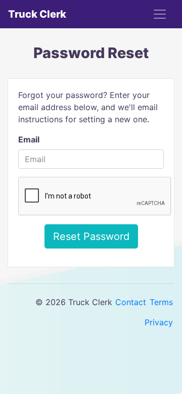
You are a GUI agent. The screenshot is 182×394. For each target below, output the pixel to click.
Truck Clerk (37, 14)
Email (28, 139)
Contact (130, 302)
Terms (161, 302)
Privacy (159, 322)
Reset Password (91, 236)
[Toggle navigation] (160, 14)
